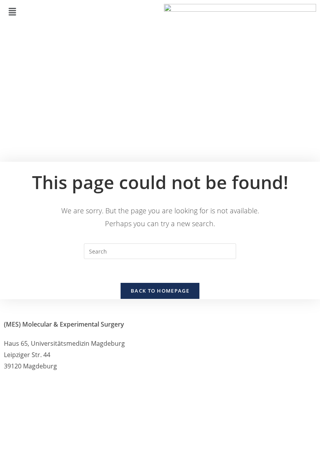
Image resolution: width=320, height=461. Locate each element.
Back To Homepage (160, 290)
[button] (80, 11)
